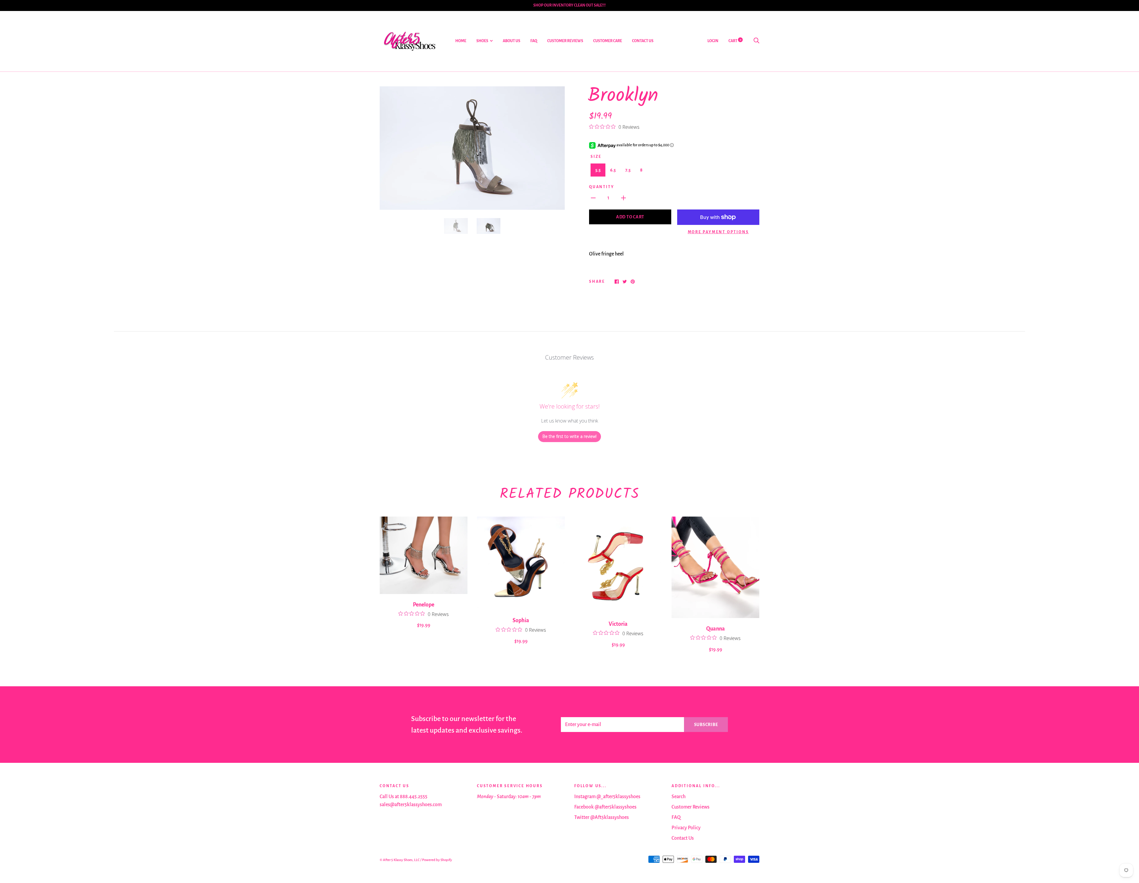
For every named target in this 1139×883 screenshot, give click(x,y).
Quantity (601, 187)
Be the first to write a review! (569, 436)
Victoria (618, 624)
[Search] (756, 41)
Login (712, 41)
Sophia (521, 620)
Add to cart (630, 217)
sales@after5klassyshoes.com (411, 804)
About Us (511, 41)
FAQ (533, 41)
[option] (472, 148)
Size (596, 157)
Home (460, 41)
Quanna (715, 629)
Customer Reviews (565, 41)
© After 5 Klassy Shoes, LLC (400, 860)
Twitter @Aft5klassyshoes (601, 817)
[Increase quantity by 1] (623, 198)
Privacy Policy (686, 827)
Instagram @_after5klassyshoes (607, 796)
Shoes (482, 41)
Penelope (423, 605)
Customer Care (607, 41)
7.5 (628, 170)
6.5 (613, 170)
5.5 (598, 170)
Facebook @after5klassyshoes (605, 807)
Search (678, 796)
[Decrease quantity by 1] (593, 198)
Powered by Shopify (437, 860)
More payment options (718, 232)
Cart (734, 41)
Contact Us (642, 41)
